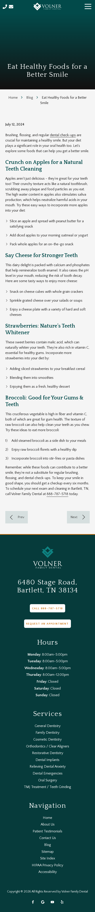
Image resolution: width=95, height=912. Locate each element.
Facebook (32, 902)
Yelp (62, 902)
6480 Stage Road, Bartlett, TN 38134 (47, 586)
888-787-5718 (57, 494)
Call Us (5, 6)
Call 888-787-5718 (47, 608)
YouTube (52, 902)
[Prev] (16, 517)
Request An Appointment (47, 623)
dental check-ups (63, 135)
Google (42, 902)
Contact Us (11, 6)
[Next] (78, 517)
